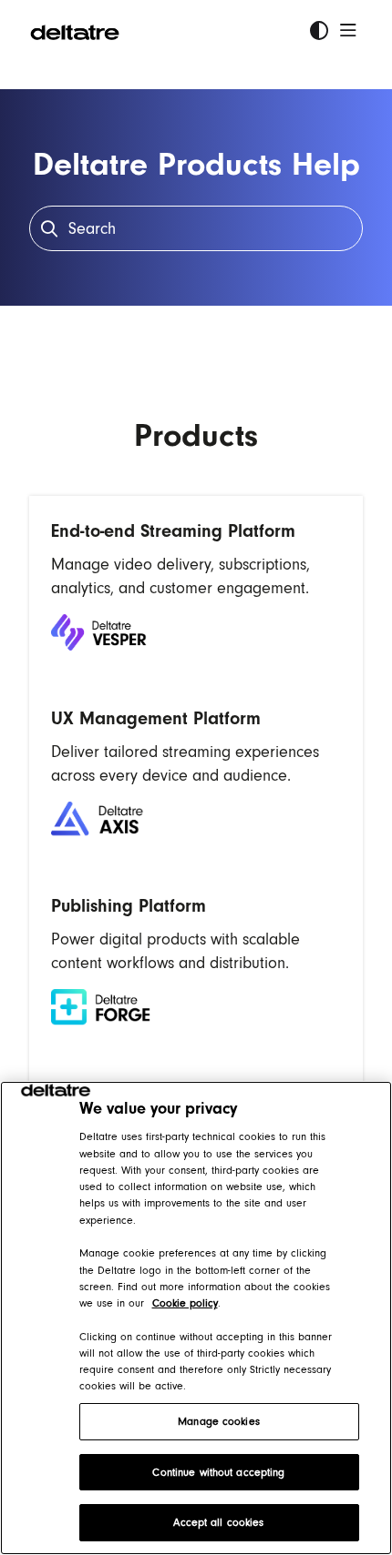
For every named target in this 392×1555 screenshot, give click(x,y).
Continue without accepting (218, 1472)
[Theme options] (319, 30)
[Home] (74, 31)
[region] (196, 1318)
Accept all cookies (218, 1522)
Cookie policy (185, 1303)
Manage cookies (219, 1421)
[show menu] (348, 30)
